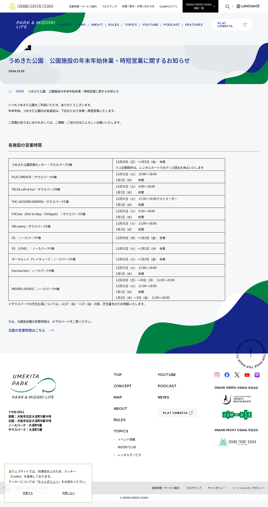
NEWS (20, 91)
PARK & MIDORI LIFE (35, 24)
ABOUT (97, 24)
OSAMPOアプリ (169, 6)
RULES (113, 24)
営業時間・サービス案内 (83, 6)
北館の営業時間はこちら (26, 330)
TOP (118, 375)
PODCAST (172, 24)
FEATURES (194, 24)
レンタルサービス (129, 455)
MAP (82, 24)
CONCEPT (65, 24)
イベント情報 (126, 439)
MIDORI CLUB (127, 447)
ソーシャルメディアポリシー (248, 488)
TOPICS (131, 24)
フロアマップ (109, 6)
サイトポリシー (48, 481)
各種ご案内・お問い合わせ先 (138, 6)
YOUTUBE (150, 24)
